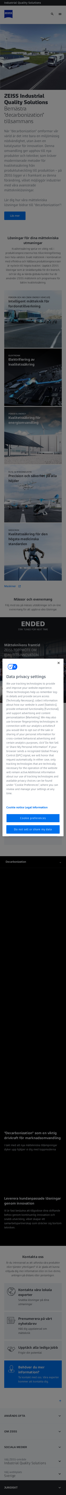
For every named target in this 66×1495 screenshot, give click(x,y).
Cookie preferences (33, 818)
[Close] (58, 663)
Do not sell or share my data (33, 829)
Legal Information (36, 807)
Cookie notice (15, 807)
